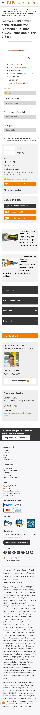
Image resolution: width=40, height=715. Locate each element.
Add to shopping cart (15, 184)
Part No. (7, 88)
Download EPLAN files (15, 212)
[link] (20, 207)
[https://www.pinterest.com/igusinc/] (31, 552)
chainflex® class (15, 83)
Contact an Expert (18, 381)
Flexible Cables (15, 10)
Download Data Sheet (17, 67)
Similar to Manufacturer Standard (11, 11)
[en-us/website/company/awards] (7, 523)
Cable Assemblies (28, 10)
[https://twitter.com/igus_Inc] (23, 552)
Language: (12, 558)
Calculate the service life (17, 206)
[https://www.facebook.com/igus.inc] (5, 552)
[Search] (23, 3)
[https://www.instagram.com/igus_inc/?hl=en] (9, 552)
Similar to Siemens (30, 11)
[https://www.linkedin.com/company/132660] (14, 552)
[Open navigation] (3, 3)
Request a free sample (15, 218)
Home (5, 10)
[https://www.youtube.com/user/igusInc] (18, 552)
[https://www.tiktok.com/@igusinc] (27, 552)
